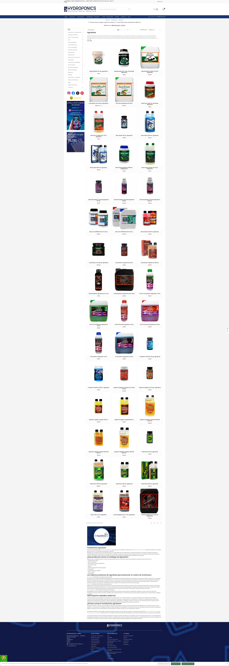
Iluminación (71, 59)
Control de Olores (72, 44)
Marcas (109, 656)
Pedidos (125, 637)
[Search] (129, 9)
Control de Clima (72, 42)
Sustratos (70, 87)
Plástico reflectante (73, 79)
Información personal (128, 635)
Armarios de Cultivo (73, 34)
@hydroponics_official (118, 25)
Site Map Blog (110, 658)
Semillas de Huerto (72, 84)
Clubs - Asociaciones (73, 37)
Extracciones (71, 52)
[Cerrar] (227, 663)
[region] (114, 664)
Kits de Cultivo (71, 64)
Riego (69, 82)
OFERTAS (70, 74)
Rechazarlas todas (176, 663)
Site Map (109, 655)
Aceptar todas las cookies (188, 663)
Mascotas (70, 72)
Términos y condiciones (112, 639)
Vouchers (126, 642)
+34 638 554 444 (72, 645)
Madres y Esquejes (72, 69)
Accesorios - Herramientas (74, 32)
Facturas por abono (128, 639)
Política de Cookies (111, 645)
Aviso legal (109, 637)
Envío (108, 635)
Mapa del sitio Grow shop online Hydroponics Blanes (114, 653)
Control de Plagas (72, 47)
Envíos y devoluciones (112, 647)
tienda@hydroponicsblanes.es (75, 643)
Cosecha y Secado (72, 49)
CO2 (69, 39)
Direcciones (126, 641)
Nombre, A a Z (155, 30)
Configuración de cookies (163, 663)
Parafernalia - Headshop (74, 77)
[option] (75, 142)
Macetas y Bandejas (73, 67)
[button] (68, 142)
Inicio (69, 29)
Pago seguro (110, 644)
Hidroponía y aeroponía (74, 57)
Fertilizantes (71, 54)
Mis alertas (126, 644)
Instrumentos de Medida (74, 62)
